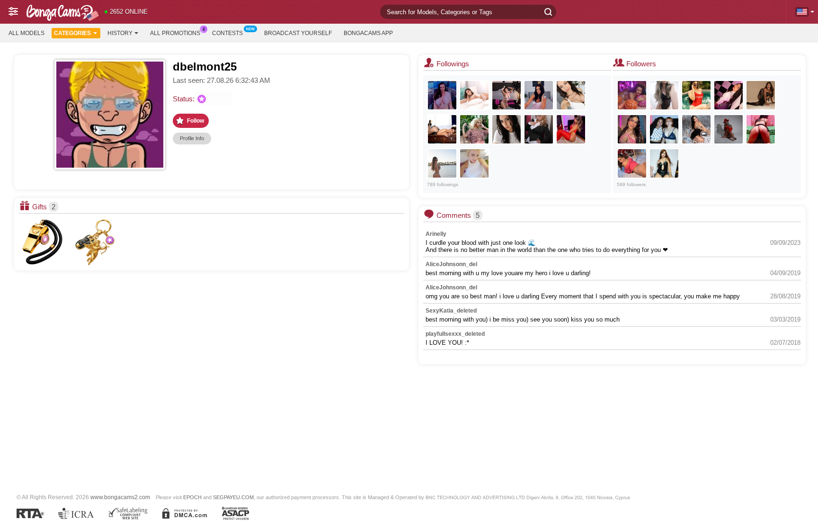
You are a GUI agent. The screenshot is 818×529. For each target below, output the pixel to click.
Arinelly (436, 234)
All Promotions (175, 33)
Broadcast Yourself (298, 33)
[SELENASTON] (664, 129)
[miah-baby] (664, 95)
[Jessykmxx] (539, 95)
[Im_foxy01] (632, 129)
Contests (227, 33)
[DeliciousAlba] (539, 129)
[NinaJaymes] (442, 95)
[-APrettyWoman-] (664, 163)
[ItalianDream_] (506, 129)
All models (26, 33)
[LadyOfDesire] (442, 163)
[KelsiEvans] (696, 129)
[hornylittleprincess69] (761, 129)
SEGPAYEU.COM (233, 497)
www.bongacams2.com (120, 497)
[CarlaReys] (632, 95)
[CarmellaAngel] (474, 129)
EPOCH (192, 497)
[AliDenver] (728, 95)
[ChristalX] (506, 95)
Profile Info (192, 138)
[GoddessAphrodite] (571, 129)
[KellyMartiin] (632, 163)
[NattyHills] (728, 129)
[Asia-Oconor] (696, 95)
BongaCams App (368, 33)
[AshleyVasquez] (442, 129)
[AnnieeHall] (474, 95)
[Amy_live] (474, 163)
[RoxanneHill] (761, 95)
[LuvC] (571, 95)
